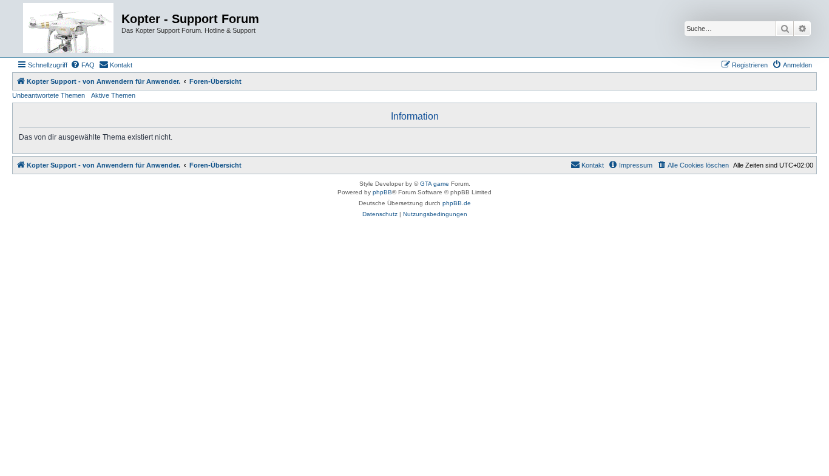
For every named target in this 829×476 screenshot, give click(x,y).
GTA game (434, 183)
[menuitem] (82, 65)
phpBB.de (456, 203)
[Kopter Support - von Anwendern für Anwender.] (68, 28)
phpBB (382, 192)
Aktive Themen (113, 95)
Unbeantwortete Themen (48, 95)
